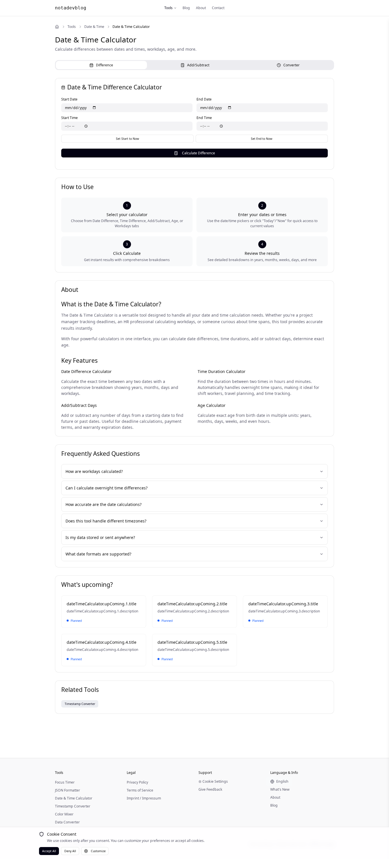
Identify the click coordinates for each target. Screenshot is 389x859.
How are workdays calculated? (94, 471)
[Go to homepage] (57, 27)
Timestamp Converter (72, 806)
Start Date (69, 99)
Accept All (49, 851)
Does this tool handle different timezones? (105, 521)
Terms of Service (140, 790)
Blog (186, 7)
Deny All (70, 851)
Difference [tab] (104, 65)
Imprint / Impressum (144, 798)
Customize (98, 851)
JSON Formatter (67, 790)
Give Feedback (210, 789)
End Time (204, 118)
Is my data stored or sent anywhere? (100, 537)
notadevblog (70, 8)
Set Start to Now (127, 139)
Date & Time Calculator (73, 798)
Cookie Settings (215, 781)
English (282, 781)
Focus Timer (65, 782)
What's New (280, 789)
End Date (204, 99)
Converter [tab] (291, 65)
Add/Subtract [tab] (198, 65)
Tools (168, 7)
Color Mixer (64, 814)
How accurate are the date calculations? (103, 504)
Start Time (69, 118)
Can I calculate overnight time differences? (106, 488)
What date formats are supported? (98, 554)
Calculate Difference (198, 153)
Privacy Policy (137, 782)
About (201, 7)
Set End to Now (261, 139)
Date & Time (94, 26)
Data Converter (67, 822)
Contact (218, 7)
